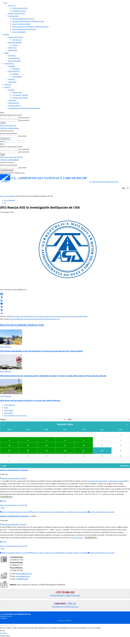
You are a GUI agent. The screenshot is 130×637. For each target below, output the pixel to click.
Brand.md (10, 618)
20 (65, 451)
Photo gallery (8, 410)
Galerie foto (12, 48)
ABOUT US (12, 5)
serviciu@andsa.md (22, 576)
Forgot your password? (8, 125)
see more (3, 633)
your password (24, 120)
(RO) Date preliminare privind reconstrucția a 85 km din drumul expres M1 (34, 319)
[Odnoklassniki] (65, 297)
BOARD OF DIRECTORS (16, 13)
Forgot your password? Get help (11, 157)
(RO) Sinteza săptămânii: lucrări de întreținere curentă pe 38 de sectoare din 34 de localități (41, 351)
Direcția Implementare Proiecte (23, 19)
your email (22, 136)
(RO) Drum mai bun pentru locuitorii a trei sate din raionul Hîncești (30, 400)
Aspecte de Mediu (14, 61)
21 (83, 451)
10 (9, 445)
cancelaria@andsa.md (23, 574)
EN (123, 188)
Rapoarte (11, 79)
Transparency (9, 63)
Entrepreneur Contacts (20, 98)
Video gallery (8, 413)
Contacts (7, 87)
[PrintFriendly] (65, 310)
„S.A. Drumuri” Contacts (20, 95)
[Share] (65, 313)
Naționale (15, 74)
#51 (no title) (15, 415)
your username (24, 118)
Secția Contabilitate (18, 32)
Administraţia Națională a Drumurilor (14, 470)
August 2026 (65, 424)
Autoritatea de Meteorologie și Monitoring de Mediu (105, 481)
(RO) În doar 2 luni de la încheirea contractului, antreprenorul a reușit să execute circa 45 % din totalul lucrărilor (49, 316)
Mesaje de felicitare (15, 42)
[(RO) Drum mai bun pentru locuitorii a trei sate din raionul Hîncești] (11, 393)
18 (28, 451)
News (6, 408)
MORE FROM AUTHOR (32, 324)
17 (9, 451)
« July (4, 466)
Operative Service (14, 105)
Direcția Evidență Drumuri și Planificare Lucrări (28, 21)
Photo (4, 501)
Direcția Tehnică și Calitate (21, 24)
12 (46, 445)
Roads (6, 53)
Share (3, 508)
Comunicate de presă (15, 37)
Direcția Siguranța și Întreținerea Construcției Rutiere (30, 27)
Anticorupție (12, 82)
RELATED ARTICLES (10, 324)
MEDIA (6, 34)
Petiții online (12, 100)
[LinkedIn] (65, 300)
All (5, 203)
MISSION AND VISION (20, 8)
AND (5, 3)
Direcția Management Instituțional (24, 29)
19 (46, 451)
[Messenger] (65, 303)
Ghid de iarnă (16, 40)
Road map (7, 84)
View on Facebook (13, 505)
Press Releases (10, 196)
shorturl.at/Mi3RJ (77, 538)
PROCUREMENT (14, 71)
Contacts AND (17, 92)
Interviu (15, 45)
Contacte (11, 90)
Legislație (11, 66)
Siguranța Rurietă (14, 58)
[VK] (65, 307)
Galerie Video (12, 50)
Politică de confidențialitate (9, 128)
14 (83, 445)
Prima (2, 196)
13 (65, 445)
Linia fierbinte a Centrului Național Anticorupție (24, 108)
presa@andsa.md (21, 579)
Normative (16, 69)
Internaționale (17, 77)
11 (28, 445)
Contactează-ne (13, 103)
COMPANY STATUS (19, 11)
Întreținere (12, 55)
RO (128, 188)
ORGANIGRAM (13, 16)
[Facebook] (65, 294)
